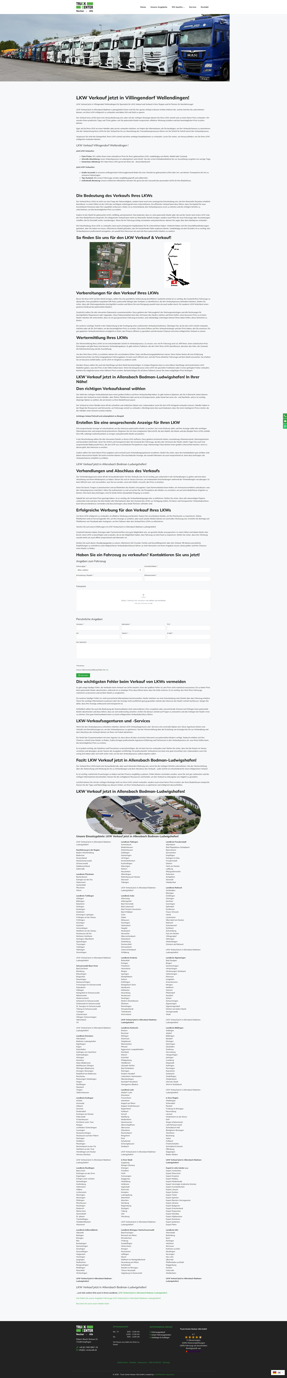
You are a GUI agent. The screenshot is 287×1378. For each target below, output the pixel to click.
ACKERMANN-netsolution (164, 1374)
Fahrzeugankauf (158, 1332)
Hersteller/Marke (151, 566)
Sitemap (166, 1362)
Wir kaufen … (178, 7)
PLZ (168, 624)
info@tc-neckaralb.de (88, 1350)
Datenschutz (122, 1362)
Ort (77, 633)
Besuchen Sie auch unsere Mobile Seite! (92, 1303)
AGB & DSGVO (155, 1362)
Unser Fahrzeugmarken (161, 1335)
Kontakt (205, 7)
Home (143, 7)
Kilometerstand (150, 575)
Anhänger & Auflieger (160, 1337)
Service (192, 7)
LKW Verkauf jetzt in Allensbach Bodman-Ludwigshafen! (142, 1293)
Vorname (80, 624)
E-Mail (170, 633)
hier (107, 670)
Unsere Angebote (158, 7)
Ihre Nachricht (81, 642)
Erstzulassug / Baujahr (84, 575)
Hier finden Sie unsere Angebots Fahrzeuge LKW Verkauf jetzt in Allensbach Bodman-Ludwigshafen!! (118, 1298)
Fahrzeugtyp (81, 566)
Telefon (125, 633)
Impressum (142, 1362)
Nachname (126, 624)
